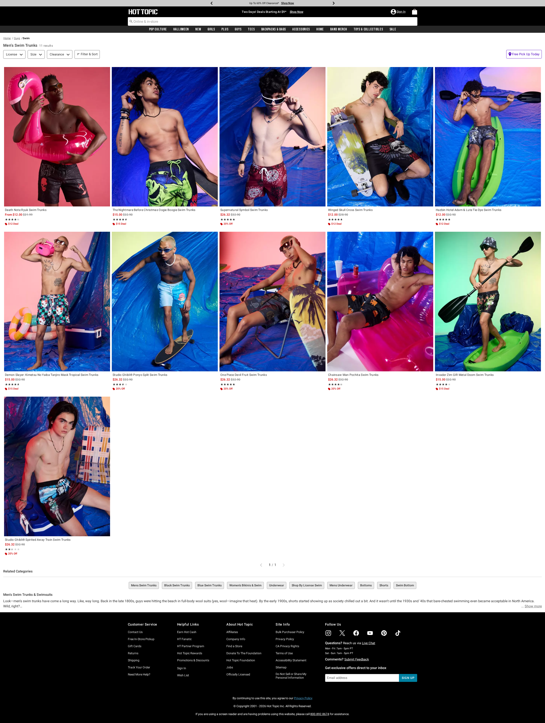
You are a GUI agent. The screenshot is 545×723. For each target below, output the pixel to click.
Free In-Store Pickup (141, 639)
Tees (251, 29)
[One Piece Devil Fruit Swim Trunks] (272, 301)
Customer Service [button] (142, 624)
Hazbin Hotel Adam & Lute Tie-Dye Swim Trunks (468, 210)
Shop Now (284, 3)
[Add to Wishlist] (106, 71)
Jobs (229, 667)
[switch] (524, 54)
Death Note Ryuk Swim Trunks (25, 210)
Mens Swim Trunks (144, 585)
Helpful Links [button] (188, 624)
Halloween (181, 29)
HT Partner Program (190, 646)
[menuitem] (414, 12)
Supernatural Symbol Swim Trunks (244, 210)
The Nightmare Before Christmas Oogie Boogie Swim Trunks (154, 210)
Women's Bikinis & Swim (245, 585)
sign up (408, 678)
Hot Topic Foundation (240, 660)
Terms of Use (284, 653)
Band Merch (338, 29)
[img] (328, 633)
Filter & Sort (89, 54)
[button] (398, 12)
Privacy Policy (285, 639)
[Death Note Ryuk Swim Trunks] (57, 136)
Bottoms (366, 585)
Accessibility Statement (291, 660)
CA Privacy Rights (287, 646)
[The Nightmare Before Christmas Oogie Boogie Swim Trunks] (165, 136)
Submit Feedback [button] (356, 659)
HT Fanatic (184, 639)
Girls (211, 29)
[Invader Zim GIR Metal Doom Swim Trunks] (488, 301)
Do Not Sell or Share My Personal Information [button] (291, 675)
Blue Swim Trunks (209, 585)
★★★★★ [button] (11, 219)
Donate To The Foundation (243, 653)
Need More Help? (139, 674)
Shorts (383, 585)
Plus (224, 29)
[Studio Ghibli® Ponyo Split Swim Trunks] (165, 301)
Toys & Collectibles (368, 29)
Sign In (181, 668)
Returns (133, 653)
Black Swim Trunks (177, 585)
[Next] (333, 3)
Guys (238, 29)
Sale (393, 29)
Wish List (183, 675)
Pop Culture (158, 29)
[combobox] (272, 21)
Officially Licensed (238, 674)
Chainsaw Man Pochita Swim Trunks (353, 374)
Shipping (133, 660)
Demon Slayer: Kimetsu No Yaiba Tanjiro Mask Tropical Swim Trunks (51, 374)
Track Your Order (139, 667)
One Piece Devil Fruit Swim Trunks (243, 374)
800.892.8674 (319, 714)
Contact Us (135, 632)
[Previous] (211, 3)
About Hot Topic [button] (239, 624)
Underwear (276, 585)
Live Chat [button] (368, 643)
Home (320, 29)
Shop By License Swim (307, 585)
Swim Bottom (405, 585)
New (198, 29)
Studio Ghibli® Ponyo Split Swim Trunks (140, 374)
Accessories (301, 29)
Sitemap (281, 667)
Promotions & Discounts (193, 660)
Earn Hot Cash (186, 632)
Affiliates (232, 632)
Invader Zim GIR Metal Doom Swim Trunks (465, 374)
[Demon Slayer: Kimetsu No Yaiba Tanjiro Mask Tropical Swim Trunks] (57, 301)
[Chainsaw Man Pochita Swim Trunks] (380, 301)
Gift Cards (134, 646)
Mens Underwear (341, 585)
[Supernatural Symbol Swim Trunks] (272, 136)
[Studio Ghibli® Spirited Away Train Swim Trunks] (57, 466)
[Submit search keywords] (131, 21)
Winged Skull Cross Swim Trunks (350, 210)
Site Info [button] (283, 624)
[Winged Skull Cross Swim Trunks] (380, 136)
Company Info (235, 639)
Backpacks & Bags (273, 29)
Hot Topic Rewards (189, 653)
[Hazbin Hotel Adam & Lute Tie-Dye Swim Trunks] (488, 136)
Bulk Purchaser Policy (290, 632)
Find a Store (234, 646)
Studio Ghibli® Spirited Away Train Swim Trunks (38, 539)
